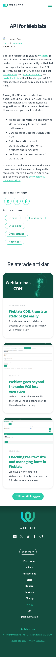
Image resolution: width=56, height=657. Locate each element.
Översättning (16, 234)
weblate (28, 528)
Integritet (22, 640)
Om (29, 610)
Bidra (29, 580)
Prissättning (29, 573)
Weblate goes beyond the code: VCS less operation (26, 386)
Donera (29, 586)
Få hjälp (29, 598)
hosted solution (12, 78)
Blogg (6, 42)
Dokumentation (29, 617)
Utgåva (13, 218)
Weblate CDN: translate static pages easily (28, 314)
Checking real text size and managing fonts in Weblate (27, 461)
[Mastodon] (28, 536)
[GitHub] (41, 536)
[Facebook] (34, 536)
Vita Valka (40, 640)
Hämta (29, 567)
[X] (21, 536)
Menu (50, 5)
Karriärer (29, 592)
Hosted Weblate (32, 74)
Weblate (16, 5)
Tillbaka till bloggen (28, 496)
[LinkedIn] (15, 536)
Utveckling (15, 226)
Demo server (10, 74)
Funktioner (17, 42)
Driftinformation (28, 629)
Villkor (14, 640)
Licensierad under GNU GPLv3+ (40, 634)
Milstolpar (14, 241)
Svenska (26, 551)
